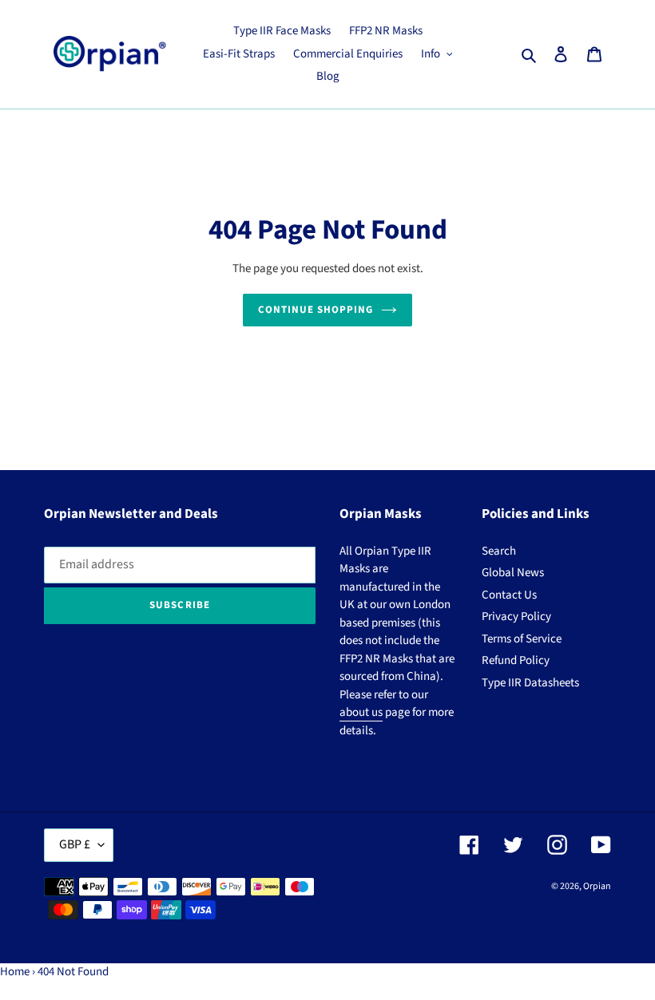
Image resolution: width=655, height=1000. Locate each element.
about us (361, 712)
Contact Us (509, 595)
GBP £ (74, 844)
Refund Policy (516, 660)
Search (499, 551)
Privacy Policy (516, 616)
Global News (513, 572)
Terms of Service (522, 638)
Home (15, 971)
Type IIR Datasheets (530, 682)
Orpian (597, 886)
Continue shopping (316, 309)
